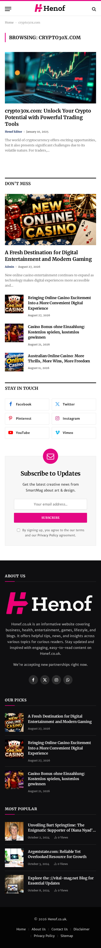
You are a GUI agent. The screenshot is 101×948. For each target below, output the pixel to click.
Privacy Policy (48, 535)
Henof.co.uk (57, 919)
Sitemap (67, 936)
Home (9, 22)
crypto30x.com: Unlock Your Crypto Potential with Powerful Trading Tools (48, 117)
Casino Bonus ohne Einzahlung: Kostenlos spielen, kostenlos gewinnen (56, 332)
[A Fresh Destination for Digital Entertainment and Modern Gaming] (50, 219)
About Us (39, 929)
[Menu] (8, 8)
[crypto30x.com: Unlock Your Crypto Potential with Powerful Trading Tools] (50, 77)
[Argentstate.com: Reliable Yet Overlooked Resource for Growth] (14, 857)
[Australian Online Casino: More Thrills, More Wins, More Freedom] (14, 362)
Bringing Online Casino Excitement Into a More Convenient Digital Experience (59, 303)
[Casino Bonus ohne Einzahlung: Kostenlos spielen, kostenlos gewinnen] (14, 333)
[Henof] (50, 9)
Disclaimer (81, 929)
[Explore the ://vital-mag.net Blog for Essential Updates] (14, 884)
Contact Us (59, 929)
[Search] (93, 8)
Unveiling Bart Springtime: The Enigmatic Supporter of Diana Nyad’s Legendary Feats (61, 830)
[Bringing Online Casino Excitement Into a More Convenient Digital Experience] (14, 304)
